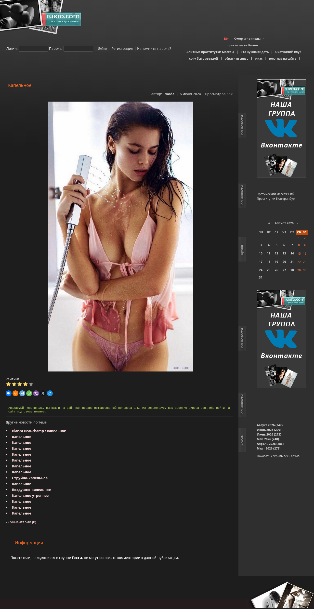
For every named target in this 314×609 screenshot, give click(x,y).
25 (268, 270)
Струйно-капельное (30, 478)
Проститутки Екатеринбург (276, 199)
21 (292, 262)
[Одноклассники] (15, 393)
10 (260, 253)
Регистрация (122, 48)
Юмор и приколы (247, 39)
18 (268, 262)
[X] (43, 393)
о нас (258, 58)
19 (276, 262)
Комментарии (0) (21, 522)
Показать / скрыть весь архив (278, 456)
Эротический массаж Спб (275, 194)
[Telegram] (22, 393)
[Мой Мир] (50, 393)
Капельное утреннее (30, 495)
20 (284, 262)
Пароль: (56, 48)
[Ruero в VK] (281, 128)
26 (276, 270)
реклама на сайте (282, 58)
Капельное (21, 442)
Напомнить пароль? (154, 48)
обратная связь (236, 58)
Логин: (12, 48)
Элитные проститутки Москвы (210, 52)
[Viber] (36, 393)
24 (260, 270)
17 (260, 262)
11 (268, 253)
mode (169, 94)
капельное (21, 436)
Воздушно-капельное (31, 489)
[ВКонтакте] (9, 393)
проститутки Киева (242, 45)
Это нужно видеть (255, 52)
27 (284, 270)
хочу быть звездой (203, 58)
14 (292, 253)
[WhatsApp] (29, 393)
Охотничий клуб (288, 52)
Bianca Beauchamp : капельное (39, 430)
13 (284, 253)
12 (276, 253)
